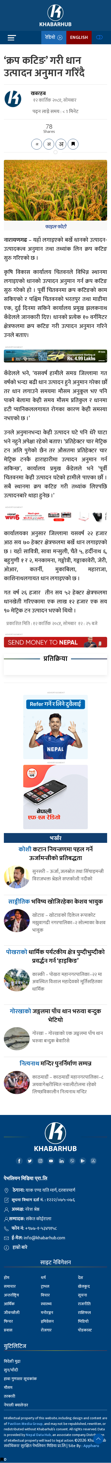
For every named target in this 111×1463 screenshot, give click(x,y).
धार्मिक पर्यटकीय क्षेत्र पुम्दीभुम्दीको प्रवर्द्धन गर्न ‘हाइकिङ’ (55, 956)
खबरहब (38, 93)
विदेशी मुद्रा (12, 1361)
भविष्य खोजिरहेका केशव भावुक (55, 902)
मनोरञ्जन (47, 1312)
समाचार (10, 1286)
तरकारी (9, 1396)
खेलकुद (84, 1286)
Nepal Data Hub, (39, 1435)
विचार (45, 1295)
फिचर (8, 1321)
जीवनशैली (12, 1312)
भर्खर (55, 838)
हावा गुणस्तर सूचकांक (20, 1378)
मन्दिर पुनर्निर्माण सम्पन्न (55, 1064)
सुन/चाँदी (11, 1370)
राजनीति (84, 1304)
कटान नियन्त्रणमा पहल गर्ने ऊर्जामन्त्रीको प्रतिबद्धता (56, 853)
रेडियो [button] (51, 37)
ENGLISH (79, 37)
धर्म (43, 1277)
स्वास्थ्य (46, 1304)
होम (6, 1277)
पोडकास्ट (85, 1330)
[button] (98, 1439)
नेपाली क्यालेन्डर (16, 1405)
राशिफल (84, 1312)
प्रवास (8, 1330)
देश (80, 1277)
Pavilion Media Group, (25, 1424)
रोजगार (46, 1330)
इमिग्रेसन (47, 1321)
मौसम (8, 1387)
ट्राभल (45, 1286)
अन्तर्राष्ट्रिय (11, 1295)
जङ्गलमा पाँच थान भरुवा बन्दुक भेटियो (55, 1015)
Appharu (91, 1445)
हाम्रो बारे (20, 1247)
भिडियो (83, 1321)
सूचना (82, 1295)
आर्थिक (9, 1304)
